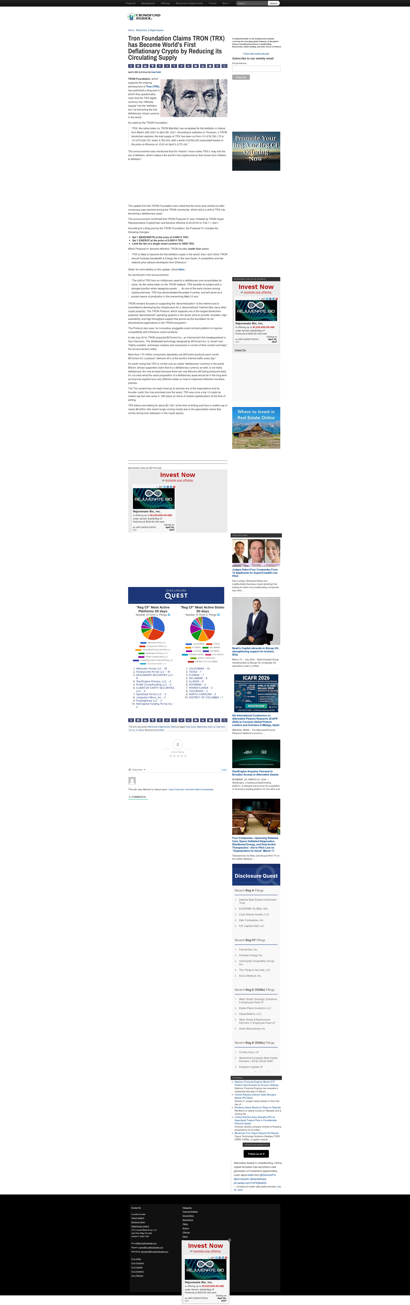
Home (131, 30)
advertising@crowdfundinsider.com (154, 1251)
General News (188, 1215)
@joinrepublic (242, 1179)
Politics (185, 1224)
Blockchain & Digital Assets (189, 3)
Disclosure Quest (138, 1222)
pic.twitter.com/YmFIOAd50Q (250, 1183)
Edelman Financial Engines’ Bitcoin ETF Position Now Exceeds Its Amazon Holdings (257, 1083)
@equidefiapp (258, 1179)
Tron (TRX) (152, 86)
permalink (160, 730)
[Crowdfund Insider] (145, 23)
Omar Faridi (156, 72)
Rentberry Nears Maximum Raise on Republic (258, 1107)
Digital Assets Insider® (140, 1226)
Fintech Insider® (137, 1218)
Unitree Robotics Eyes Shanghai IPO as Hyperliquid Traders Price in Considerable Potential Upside (256, 1120)
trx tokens (140, 730)
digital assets (202, 726)
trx (134, 730)
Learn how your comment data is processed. (191, 789)
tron (130, 730)
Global (173, 726)
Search (273, 3)
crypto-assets (190, 726)
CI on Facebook (137, 1263)
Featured (130, 3)
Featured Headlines (190, 1211)
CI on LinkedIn (137, 1267)
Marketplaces (148, 3)
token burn (221, 726)
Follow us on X (256, 1153)
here (181, 269)
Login (224, 769)
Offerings (165, 3)
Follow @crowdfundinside (256, 53)
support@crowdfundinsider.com (150, 1247)
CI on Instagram (137, 1271)
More (225, 3)
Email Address (239, 63)
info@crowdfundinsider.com (146, 1243)
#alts (251, 1175)
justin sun (212, 726)
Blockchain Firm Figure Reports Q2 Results (257, 1133)
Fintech (213, 3)
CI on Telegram (137, 1275)
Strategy (186, 1228)
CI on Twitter (136, 1259)
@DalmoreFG (268, 1175)
